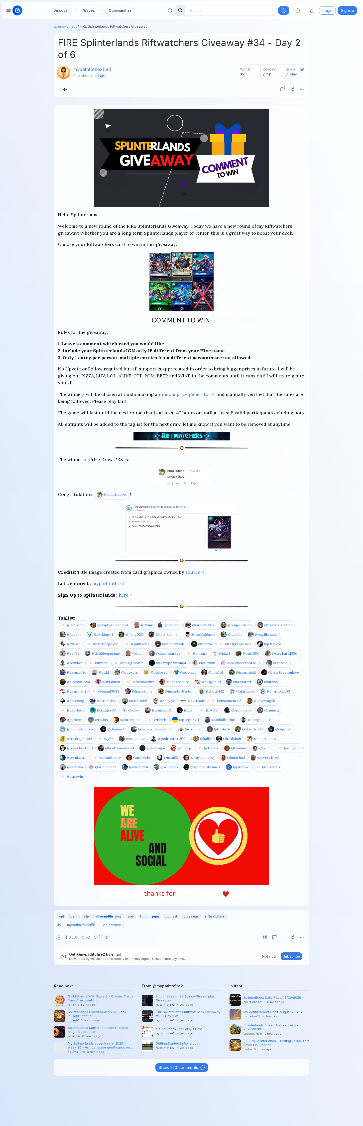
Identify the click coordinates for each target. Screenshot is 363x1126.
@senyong (292, 748)
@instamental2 (229, 701)
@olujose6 (159, 672)
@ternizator (77, 757)
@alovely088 (252, 729)
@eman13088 (108, 691)
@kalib (205, 738)
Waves (89, 10)
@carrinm (207, 663)
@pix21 (224, 653)
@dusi (188, 710)
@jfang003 (134, 634)
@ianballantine (223, 719)
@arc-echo (142, 757)
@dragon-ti (211, 682)
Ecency (60, 26)
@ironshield (246, 672)
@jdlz (108, 738)
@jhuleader (140, 644)
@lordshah (232, 738)
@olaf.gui (172, 625)
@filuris (160, 719)
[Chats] (297, 10)
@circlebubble (203, 625)
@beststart (242, 682)
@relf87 (73, 653)
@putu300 (250, 653)
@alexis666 (138, 701)
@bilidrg (184, 748)
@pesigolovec (131, 663)
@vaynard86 (76, 672)
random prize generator (184, 394)
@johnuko (241, 767)
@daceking (75, 701)
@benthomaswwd (119, 748)
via (112, 925)
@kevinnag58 (264, 701)
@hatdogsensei (79, 738)
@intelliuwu (138, 767)
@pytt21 (212, 710)
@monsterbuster (179, 691)
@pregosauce (177, 682)
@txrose (74, 644)
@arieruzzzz (105, 767)
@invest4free (268, 757)
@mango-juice (259, 719)
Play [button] (293, 74)
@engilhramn (266, 634)
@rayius (101, 719)
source (192, 572)
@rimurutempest (81, 729)
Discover (61, 10)
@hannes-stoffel (278, 625)
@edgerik (283, 729)
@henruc (205, 644)
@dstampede (130, 719)
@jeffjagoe (273, 644)
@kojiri (265, 748)
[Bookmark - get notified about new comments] (281, 89)
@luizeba (74, 634)
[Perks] (283, 10)
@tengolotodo (240, 625)
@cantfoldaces (203, 634)
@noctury (188, 672)
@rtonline (193, 729)
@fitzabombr (143, 682)
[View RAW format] (264, 937)
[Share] (291, 89)
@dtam (146, 625)
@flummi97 (116, 729)
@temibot (75, 663)
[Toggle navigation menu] (8, 10)
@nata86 (171, 757)
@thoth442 (215, 691)
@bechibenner (167, 634)
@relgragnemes (238, 644)
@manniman (135, 738)
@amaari (200, 653)
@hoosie (280, 663)
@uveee (101, 663)
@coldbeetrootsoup (244, 663)
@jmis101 (215, 672)
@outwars (129, 672)
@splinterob (241, 710)
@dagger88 (106, 710)
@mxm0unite (110, 757)
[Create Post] (311, 10)
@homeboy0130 (80, 748)
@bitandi (271, 682)
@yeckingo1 (103, 634)
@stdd (104, 672)
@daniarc (211, 748)
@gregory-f (189, 719)
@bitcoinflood (78, 682)
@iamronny (76, 625)
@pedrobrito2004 (173, 738)
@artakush (111, 682)
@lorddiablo (107, 701)
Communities (120, 10)
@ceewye (167, 701)
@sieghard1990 (284, 653)
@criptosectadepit (112, 625)
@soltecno (169, 767)
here (123, 595)
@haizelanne (142, 691)
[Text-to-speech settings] (302, 69)
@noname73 (161, 710)
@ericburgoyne (105, 644)
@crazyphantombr (171, 663)
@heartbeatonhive (283, 672)
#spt (73, 26)
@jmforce (75, 719)
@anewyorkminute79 (155, 729)
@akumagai (155, 748)
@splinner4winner (205, 767)
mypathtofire (106, 583)
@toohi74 (222, 729)
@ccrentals (271, 767)
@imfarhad (236, 757)
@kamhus (239, 748)
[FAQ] (169, 10)
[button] (59, 937)
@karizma (75, 767)
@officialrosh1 (174, 644)
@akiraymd (245, 691)
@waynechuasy (202, 757)
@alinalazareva (168, 653)
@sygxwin (75, 776)
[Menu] (301, 89)
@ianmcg (271, 710)
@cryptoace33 (278, 691)
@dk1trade (196, 701)
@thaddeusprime (106, 653)
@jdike (133, 710)
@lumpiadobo (115, 494)
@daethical (76, 710)
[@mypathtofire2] (63, 72)
